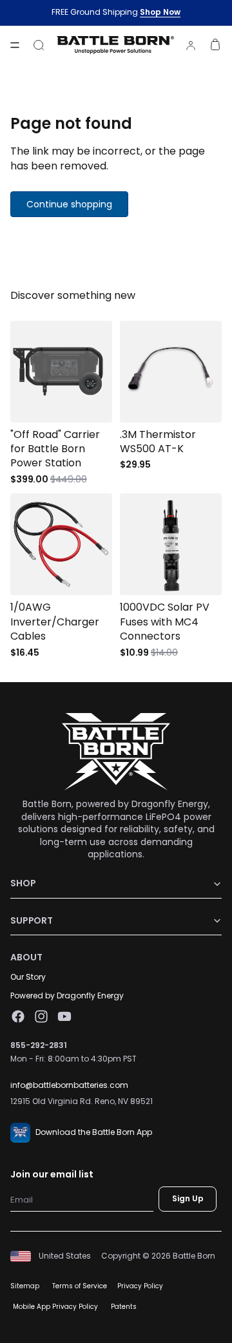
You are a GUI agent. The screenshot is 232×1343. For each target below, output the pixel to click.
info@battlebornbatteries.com (69, 1085)
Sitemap (24, 1286)
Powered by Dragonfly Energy (67, 995)
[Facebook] (18, 1017)
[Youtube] (64, 1017)
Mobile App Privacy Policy (55, 1306)
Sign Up (188, 1199)
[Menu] (15, 45)
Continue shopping (69, 204)
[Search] (38, 45)
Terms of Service (79, 1286)
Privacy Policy (140, 1286)
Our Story (28, 976)
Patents (124, 1306)
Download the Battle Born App (93, 1132)
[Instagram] (41, 1017)
